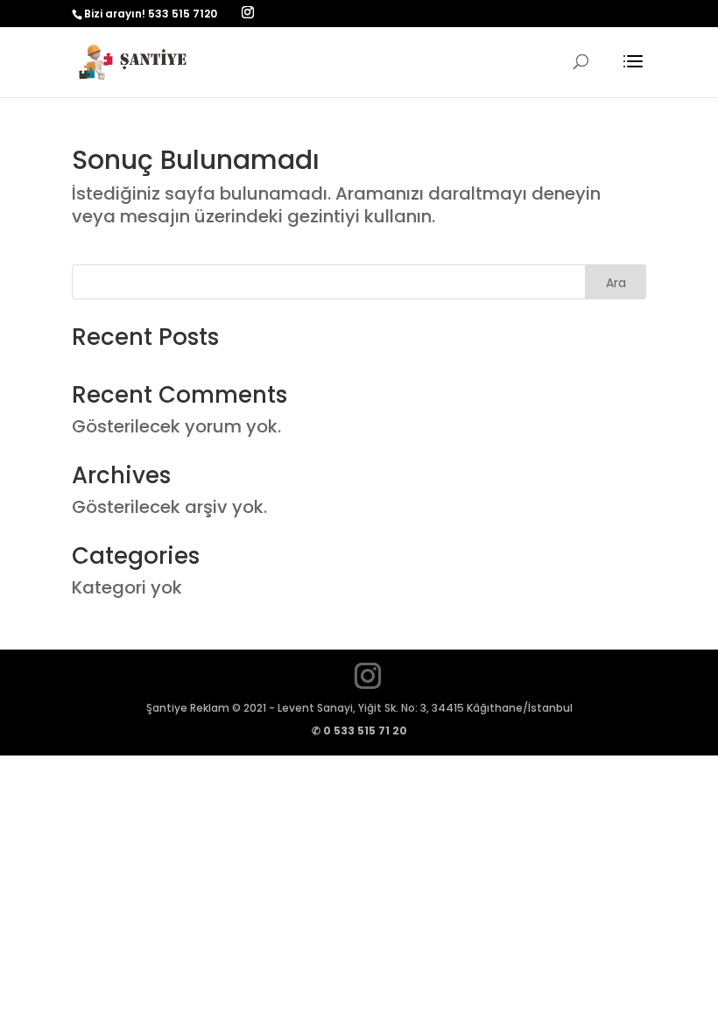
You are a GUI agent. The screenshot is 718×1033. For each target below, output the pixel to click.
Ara (616, 283)
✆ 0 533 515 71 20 (359, 730)
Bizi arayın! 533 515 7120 (150, 13)
